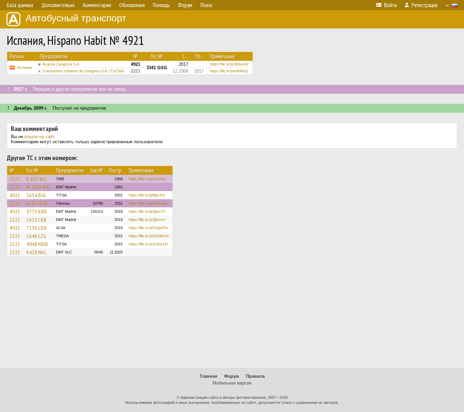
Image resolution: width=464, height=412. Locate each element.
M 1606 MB (38, 187)
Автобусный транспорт (75, 18)
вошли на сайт (39, 136)
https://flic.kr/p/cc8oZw (147, 179)
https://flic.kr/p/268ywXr (229, 64)
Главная (208, 376)
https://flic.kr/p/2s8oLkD (148, 244)
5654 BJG (36, 195)
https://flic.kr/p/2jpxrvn (147, 220)
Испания (24, 67)
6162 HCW (37, 203)
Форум (231, 376)
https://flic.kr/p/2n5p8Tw (148, 228)
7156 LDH (36, 227)
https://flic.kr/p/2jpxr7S (147, 211)
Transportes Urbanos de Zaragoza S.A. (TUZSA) (83, 71)
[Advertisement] (232, 315)
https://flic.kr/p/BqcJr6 (147, 195)
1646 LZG (36, 235)
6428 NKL (36, 252)
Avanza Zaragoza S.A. (61, 64)
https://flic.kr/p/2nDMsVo (149, 236)
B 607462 (36, 178)
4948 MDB (37, 244)
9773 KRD (36, 211)
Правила (255, 376)
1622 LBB (36, 219)
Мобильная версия (232, 383)
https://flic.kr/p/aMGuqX (148, 203)
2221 (15, 178)
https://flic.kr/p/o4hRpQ (229, 71)
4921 (15, 195)
